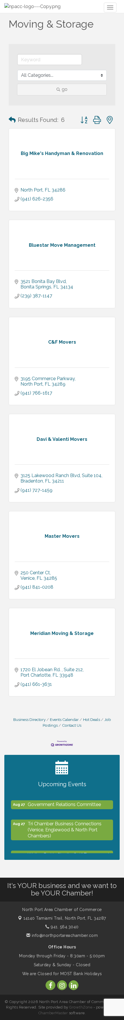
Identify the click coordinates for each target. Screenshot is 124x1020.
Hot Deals (91, 719)
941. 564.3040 (64, 927)
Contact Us (71, 725)
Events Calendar (64, 719)
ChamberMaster (53, 1013)
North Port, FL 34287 (64, 918)
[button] (12, 120)
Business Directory (29, 719)
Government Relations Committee (64, 802)
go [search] (64, 89)
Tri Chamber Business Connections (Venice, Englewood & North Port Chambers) (65, 828)
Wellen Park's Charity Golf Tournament (69, 853)
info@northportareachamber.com (64, 935)
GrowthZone (80, 1007)
